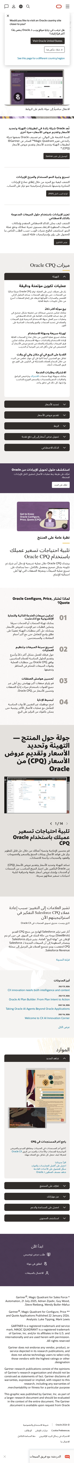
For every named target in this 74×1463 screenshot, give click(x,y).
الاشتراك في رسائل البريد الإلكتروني (54, 1435)
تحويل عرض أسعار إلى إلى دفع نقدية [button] (40, 436)
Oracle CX (17, 1151)
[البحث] (28, 6)
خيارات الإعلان (41, 1430)
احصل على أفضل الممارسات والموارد (48, 1165)
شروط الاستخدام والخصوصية (35, 1424)
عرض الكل (64, 1027)
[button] (67, 6)
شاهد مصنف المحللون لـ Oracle (51, 1172)
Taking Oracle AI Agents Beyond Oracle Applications (38, 1008)
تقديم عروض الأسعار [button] (48, 415)
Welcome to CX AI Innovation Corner (47, 1018)
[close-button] (4, 1456)
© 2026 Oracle (63, 1424)
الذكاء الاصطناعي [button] (50, 447)
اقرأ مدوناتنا (60, 1162)
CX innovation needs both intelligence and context (39, 990)
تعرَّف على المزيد (60, 484)
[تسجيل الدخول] (13, 6)
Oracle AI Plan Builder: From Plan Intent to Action (39, 999)
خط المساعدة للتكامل (27, 1435)
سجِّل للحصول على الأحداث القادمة (50, 1168)
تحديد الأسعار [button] (52, 404)
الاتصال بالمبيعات (34, 1273)
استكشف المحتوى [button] (49, 1218)
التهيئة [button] (55, 276)
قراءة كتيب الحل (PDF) (57, 193)
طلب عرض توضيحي (34, 1254)
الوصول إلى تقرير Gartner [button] (56, 156)
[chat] (67, 1456)
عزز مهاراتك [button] (53, 1196)
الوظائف (28, 1430)
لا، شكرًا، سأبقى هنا (54, 49)
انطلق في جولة (34, 1264)
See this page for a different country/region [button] (41, 58)
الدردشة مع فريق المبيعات (45, 1456)
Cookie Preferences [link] (60, 1430)
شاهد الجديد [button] (52, 1058)
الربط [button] (56, 425)
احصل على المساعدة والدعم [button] (45, 1207)
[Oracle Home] (59, 6)
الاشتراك (35, 376)
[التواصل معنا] (6, 6)
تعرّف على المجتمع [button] (49, 1185)
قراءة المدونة (63, 959)
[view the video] (43, 516)
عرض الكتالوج (61, 242)
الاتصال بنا (65, 1441)
